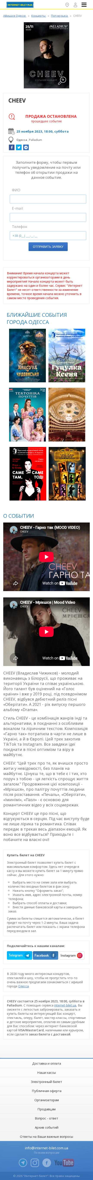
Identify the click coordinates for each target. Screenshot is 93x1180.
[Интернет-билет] (20, 5)
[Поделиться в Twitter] (19, 147)
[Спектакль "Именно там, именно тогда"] (28, 474)
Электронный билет (46, 1081)
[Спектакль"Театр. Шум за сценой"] (67, 474)
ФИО (16, 189)
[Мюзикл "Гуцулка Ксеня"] (66, 355)
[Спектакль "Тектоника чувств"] (27, 414)
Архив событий (46, 1127)
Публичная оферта (46, 1091)
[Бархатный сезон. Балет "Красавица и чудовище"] (27, 355)
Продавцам (46, 1109)
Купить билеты (28, 376)
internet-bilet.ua (65, 1005)
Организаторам (46, 1100)
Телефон (19, 226)
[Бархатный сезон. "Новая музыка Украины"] (66, 415)
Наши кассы (46, 1072)
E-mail (17, 208)
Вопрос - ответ (46, 1118)
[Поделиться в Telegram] (26, 147)
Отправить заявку (48, 246)
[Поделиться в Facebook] (11, 147)
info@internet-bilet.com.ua (46, 1148)
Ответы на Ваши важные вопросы (46, 1136)
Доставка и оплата (46, 1063)
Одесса (23, 986)
